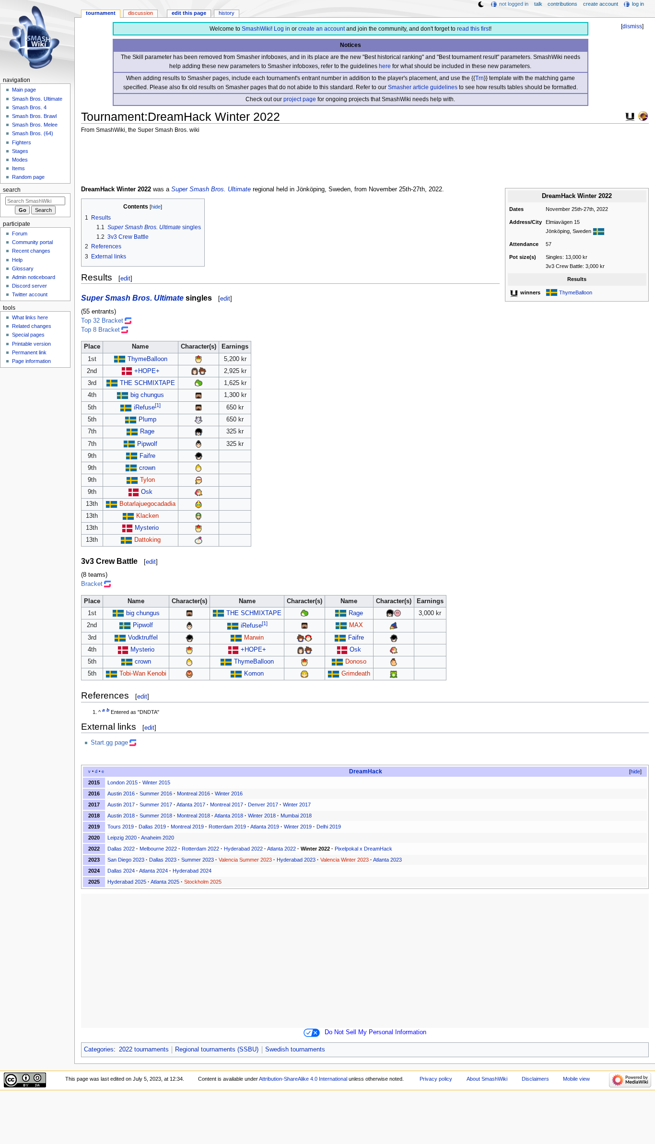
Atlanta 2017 (190, 804)
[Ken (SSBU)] (304, 673)
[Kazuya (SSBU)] (198, 444)
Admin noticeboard (33, 277)
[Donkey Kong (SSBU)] (394, 661)
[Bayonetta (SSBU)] (198, 431)
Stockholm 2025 (203, 882)
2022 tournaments (144, 1049)
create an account (321, 28)
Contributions (562, 4)
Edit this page (189, 13)
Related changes (31, 326)
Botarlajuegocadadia (147, 504)
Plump (147, 419)
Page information (31, 361)
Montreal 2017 (226, 804)
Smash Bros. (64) (32, 133)
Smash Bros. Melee (35, 125)
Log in (282, 28)
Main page (24, 90)
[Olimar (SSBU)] (198, 540)
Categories (99, 1049)
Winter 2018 (262, 815)
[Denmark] (126, 371)
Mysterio (147, 528)
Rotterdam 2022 (200, 849)
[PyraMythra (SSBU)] (198, 492)
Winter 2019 (298, 826)
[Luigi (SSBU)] (198, 516)
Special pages (28, 335)
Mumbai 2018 (296, 815)
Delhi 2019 (328, 826)
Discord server (29, 286)
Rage (147, 431)
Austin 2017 (121, 804)
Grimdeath (355, 673)
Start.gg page (109, 742)
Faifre (147, 456)
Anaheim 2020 (157, 837)
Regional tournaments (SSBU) (216, 1049)
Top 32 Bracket (102, 320)
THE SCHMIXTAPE (147, 383)
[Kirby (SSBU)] (397, 613)
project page (299, 99)
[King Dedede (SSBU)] (198, 504)
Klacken (147, 516)
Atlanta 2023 (387, 860)
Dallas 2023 (162, 860)
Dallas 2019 (152, 826)
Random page (28, 177)
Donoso (355, 661)
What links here (30, 317)
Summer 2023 (197, 860)
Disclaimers (535, 1079)
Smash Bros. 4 (29, 107)
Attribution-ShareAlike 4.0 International (303, 1079)
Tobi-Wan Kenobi (142, 673)
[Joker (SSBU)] (198, 456)
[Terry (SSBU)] (198, 480)
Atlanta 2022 (281, 849)
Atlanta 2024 (153, 871)
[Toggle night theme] (481, 4)
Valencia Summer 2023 (245, 860)
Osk (146, 492)
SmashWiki (256, 28)
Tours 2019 (120, 826)
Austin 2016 (121, 793)
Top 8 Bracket (100, 330)
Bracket (92, 584)
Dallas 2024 (121, 871)
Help (17, 260)
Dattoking (147, 540)
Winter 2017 (297, 804)
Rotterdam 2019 (227, 826)
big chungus (147, 395)
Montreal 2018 (193, 815)
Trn (479, 78)
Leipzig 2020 (122, 837)
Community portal (32, 242)
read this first (473, 28)
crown (147, 468)
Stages (20, 151)
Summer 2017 (156, 804)
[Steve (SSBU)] (198, 395)
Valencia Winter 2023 (344, 860)
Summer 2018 (156, 815)
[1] (158, 405)
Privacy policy (436, 1079)
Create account (600, 4)
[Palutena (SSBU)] (394, 673)
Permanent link (29, 352)
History (226, 13)
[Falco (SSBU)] (394, 625)
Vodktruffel (143, 637)
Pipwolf (147, 444)
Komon (254, 673)
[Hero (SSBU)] (195, 371)
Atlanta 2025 (165, 882)
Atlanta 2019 (264, 826)
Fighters (21, 142)
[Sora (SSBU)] (202, 371)
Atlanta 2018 (228, 815)
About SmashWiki (487, 1079)
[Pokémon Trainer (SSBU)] (308, 637)
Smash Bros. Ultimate (37, 99)
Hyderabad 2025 (126, 882)
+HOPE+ (147, 371)
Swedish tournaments (295, 1049)
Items (18, 168)
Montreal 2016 (193, 793)
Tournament (101, 13)
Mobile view (576, 1079)
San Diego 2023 (125, 860)
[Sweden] (599, 231)
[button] (631, 771)
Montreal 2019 (187, 826)
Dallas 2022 (121, 849)
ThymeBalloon (575, 292)
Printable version (31, 344)
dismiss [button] (632, 26)
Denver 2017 (263, 804)
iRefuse (144, 407)
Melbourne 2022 (158, 849)
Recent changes (31, 251)
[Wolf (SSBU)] (198, 419)
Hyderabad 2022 (243, 849)
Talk (538, 4)
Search (12, 190)
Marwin (254, 637)
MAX (356, 625)
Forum (19, 233)
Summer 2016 (156, 793)
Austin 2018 (121, 815)
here (385, 66)
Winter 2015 (156, 782)
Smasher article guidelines (422, 87)
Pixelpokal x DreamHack (363, 849)
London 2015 (122, 782)
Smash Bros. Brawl (34, 116)
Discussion (140, 13)
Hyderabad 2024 (192, 871)
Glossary (23, 268)
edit (125, 278)
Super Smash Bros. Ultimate (211, 189)
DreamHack (365, 771)
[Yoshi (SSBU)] (198, 383)
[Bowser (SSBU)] (198, 359)
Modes (20, 160)
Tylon (147, 480)
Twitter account (29, 294)
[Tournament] (643, 115)
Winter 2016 (229, 793)
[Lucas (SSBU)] (198, 468)
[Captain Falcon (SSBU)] (189, 673)
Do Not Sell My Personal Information (375, 1032)
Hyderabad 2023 (296, 860)
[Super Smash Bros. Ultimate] (630, 115)
